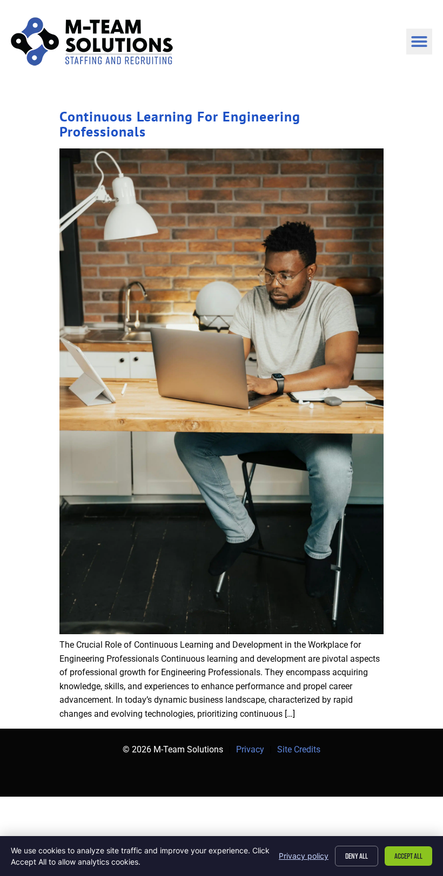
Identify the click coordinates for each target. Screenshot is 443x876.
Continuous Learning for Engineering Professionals (179, 123)
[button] (419, 42)
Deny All (356, 856)
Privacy (250, 749)
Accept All (408, 856)
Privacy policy (303, 855)
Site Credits (298, 749)
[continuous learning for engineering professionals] (221, 631)
